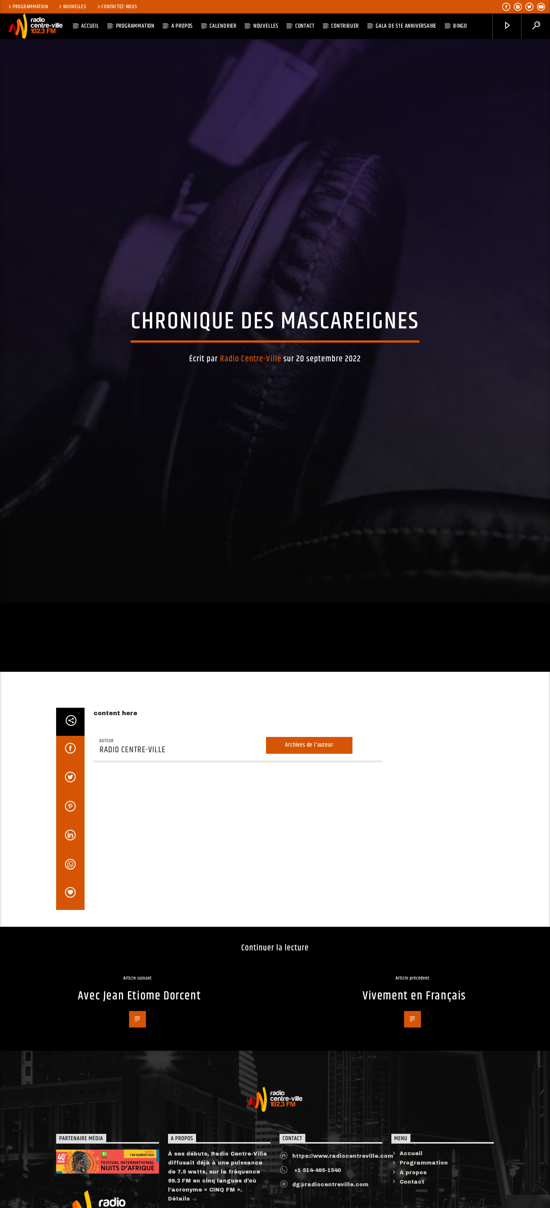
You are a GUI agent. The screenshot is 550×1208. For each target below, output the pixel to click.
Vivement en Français (414, 1051)
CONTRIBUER (345, 26)
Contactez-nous (119, 7)
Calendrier (223, 26)
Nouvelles (74, 7)
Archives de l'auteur (309, 800)
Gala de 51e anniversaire (406, 26)
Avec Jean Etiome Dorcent (139, 1051)
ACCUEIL (90, 26)
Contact (305, 26)
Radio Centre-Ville (250, 384)
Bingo (460, 26)
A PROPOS (182, 26)
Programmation (30, 7)
